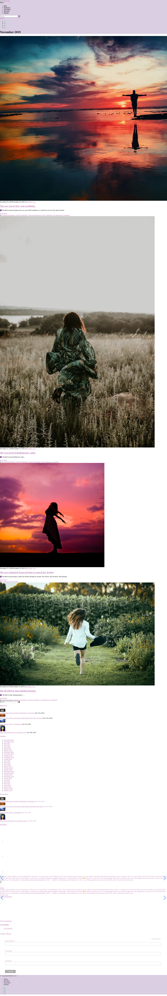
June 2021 (7, 743)
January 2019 (8, 790)
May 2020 (7, 762)
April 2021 (7, 747)
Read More (3, 213)
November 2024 (9, 742)
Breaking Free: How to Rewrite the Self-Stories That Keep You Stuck (21, 718)
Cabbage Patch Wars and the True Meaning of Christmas (17, 713)
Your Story (7, 9)
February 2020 (8, 768)
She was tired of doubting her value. (18, 453)
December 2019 (9, 771)
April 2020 (7, 764)
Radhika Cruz (31, 202)
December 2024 (9, 740)
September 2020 (9, 757)
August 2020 (8, 759)
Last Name (8, 961)
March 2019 (7, 787)
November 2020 (9, 754)
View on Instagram (6, 896)
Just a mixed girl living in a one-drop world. (13, 732)
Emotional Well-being (8, 215)
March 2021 (7, 749)
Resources (7, 7)
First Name (8, 951)
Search (2, 18)
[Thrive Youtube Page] (85, 25)
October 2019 (8, 775)
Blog (5, 6)
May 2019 (7, 783)
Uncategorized (57, 215)
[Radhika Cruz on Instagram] (85, 21)
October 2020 (8, 755)
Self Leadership (47, 215)
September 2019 (9, 776)
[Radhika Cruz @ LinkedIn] (85, 23)
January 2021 (8, 750)
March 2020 (7, 766)
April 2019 (7, 785)
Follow (2, 888)
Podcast (6, 13)
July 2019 (7, 780)
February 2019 (8, 788)
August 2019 (8, 778)
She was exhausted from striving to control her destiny (27, 572)
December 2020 (9, 752)
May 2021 (7, 745)
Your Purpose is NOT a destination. (11, 724)
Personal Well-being (35, 215)
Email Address (10, 941)
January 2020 (8, 769)
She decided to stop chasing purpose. (18, 691)
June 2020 (7, 761)
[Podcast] (85, 27)
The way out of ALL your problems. (17, 206)
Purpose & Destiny (34, 462)
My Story (7, 11)
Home (6, 979)
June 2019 (7, 782)
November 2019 (9, 773)
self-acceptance (46, 462)
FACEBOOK (4, 925)
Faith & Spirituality (22, 215)
